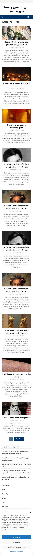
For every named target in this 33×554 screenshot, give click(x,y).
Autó (3, 490)
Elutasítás (16, 542)
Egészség (5, 494)
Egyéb (4, 498)
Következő (19, 439)
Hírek (3, 502)
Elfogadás (16, 537)
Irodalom (5, 506)
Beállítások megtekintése (16, 547)
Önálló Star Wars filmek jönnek (16, 417)
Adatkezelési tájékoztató (16, 551)
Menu (29, 17)
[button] (30, 512)
